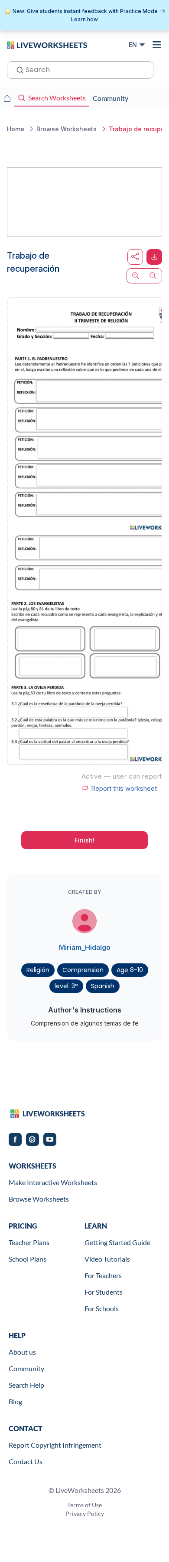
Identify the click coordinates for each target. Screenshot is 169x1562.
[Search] (17, 69)
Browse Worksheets (39, 1199)
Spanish (102, 986)
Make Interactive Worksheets (53, 1182)
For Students (103, 1292)
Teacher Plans (29, 1242)
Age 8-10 (130, 970)
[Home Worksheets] (7, 98)
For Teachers (103, 1275)
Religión (37, 970)
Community (26, 1368)
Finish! (84, 840)
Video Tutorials (107, 1259)
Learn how (84, 19)
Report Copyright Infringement (55, 1445)
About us (22, 1352)
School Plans (27, 1259)
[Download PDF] (154, 257)
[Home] (47, 44)
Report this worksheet (124, 788)
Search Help (26, 1385)
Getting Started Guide (117, 1242)
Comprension (83, 970)
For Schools (101, 1308)
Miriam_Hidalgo (84, 947)
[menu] (157, 45)
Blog (15, 1401)
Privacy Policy (84, 1513)
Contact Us (25, 1461)
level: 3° (66, 986)
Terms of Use (84, 1505)
